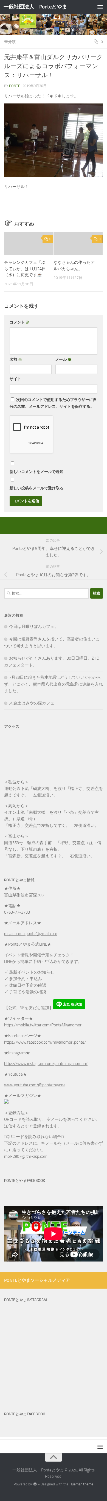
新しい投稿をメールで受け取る (36, 488)
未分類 (10, 41)
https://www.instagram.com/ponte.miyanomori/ (46, 1063)
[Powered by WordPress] (35, 1484)
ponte (14, 86)
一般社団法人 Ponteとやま (35, 7)
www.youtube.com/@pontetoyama (34, 1085)
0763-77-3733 (17, 912)
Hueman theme (81, 1484)
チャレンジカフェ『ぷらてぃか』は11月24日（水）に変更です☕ (25, 268)
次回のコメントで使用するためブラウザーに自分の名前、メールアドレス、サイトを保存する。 (53, 403)
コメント (20, 322)
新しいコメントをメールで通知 (36, 471)
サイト (15, 379)
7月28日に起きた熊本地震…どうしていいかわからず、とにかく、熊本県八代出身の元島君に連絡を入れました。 (53, 684)
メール (63, 359)
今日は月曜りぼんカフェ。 (33, 626)
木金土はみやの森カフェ (31, 703)
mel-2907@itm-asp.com (25, 1156)
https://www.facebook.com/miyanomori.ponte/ (45, 1042)
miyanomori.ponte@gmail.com (30, 933)
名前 (16, 359)
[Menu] (100, 7)
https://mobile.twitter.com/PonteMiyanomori (43, 1025)
